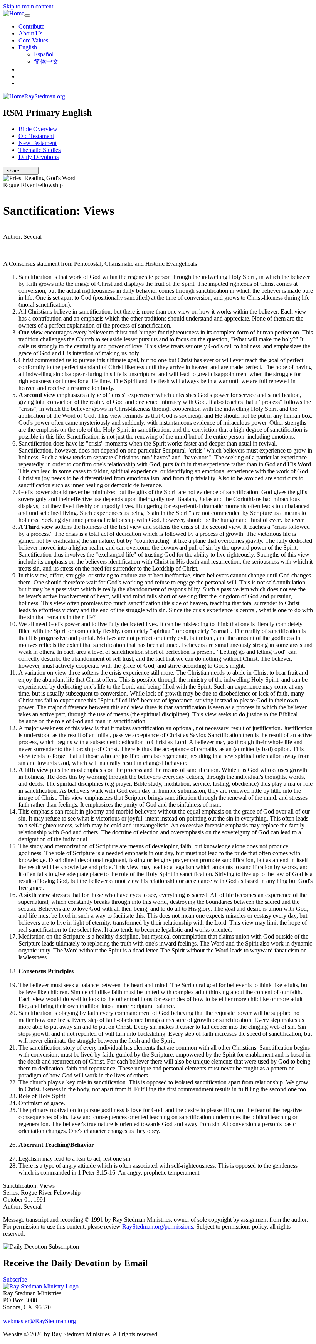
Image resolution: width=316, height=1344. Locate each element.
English (27, 47)
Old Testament (36, 136)
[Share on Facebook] (33, 171)
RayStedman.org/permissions (157, 1226)
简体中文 (46, 61)
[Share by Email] (23, 171)
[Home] (13, 13)
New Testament (37, 143)
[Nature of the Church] (5, 192)
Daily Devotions (38, 157)
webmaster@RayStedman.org (39, 1321)
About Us (30, 33)
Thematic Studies (39, 150)
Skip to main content (28, 6)
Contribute (31, 26)
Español (44, 54)
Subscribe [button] (15, 1279)
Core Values (33, 40)
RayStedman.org (44, 96)
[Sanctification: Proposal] (5, 229)
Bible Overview (37, 129)
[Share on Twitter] (28, 171)
